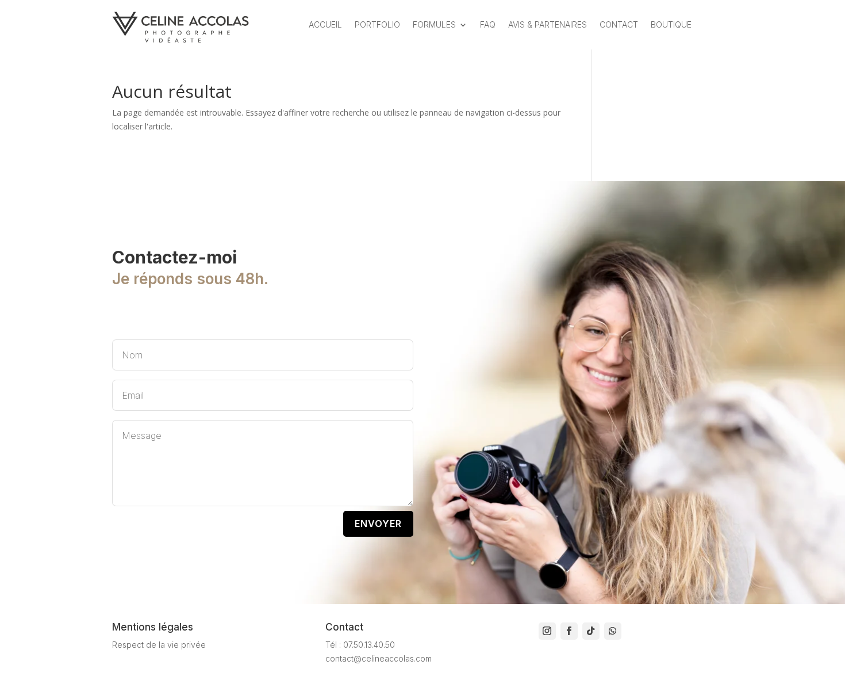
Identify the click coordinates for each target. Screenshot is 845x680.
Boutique (671, 24)
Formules (434, 24)
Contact (619, 24)
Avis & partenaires (547, 24)
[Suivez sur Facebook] (569, 631)
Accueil (325, 24)
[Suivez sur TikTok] (591, 631)
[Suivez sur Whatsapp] (612, 631)
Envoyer (378, 523)
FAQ (488, 24)
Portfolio (377, 24)
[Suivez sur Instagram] (547, 631)
